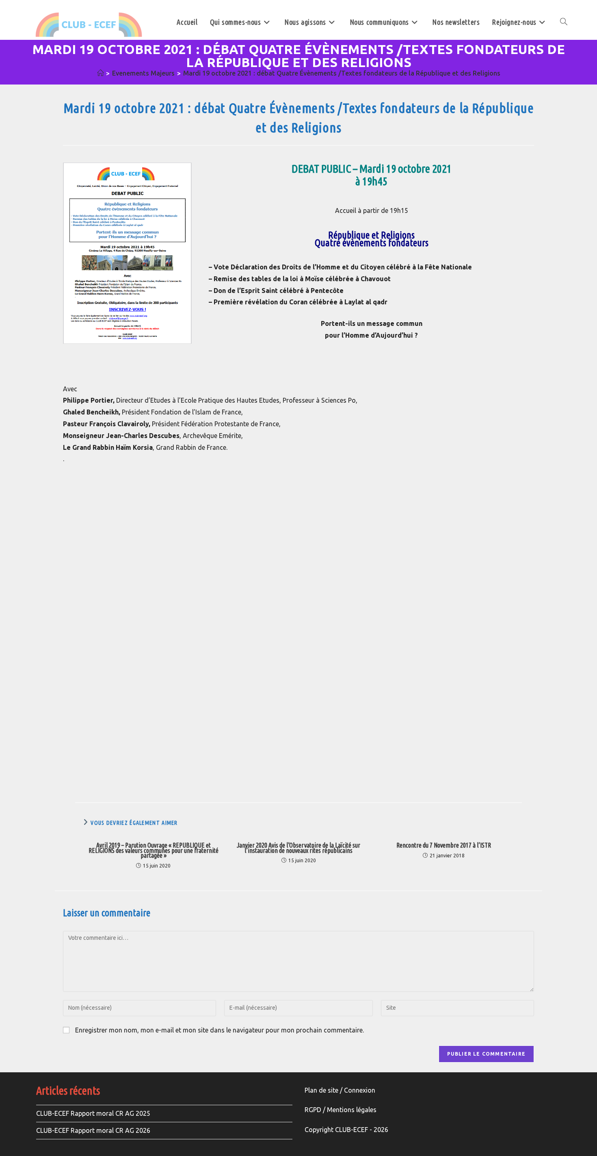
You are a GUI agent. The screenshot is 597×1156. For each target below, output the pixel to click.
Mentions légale (350, 1109)
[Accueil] (100, 73)
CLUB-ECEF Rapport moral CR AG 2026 (93, 1130)
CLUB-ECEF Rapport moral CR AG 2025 (93, 1113)
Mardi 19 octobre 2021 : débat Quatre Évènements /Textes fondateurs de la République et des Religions (341, 73)
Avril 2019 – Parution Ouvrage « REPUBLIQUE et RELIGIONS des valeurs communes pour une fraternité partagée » (153, 850)
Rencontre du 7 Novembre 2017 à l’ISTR (443, 845)
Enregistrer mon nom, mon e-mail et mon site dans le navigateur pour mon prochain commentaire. (219, 1030)
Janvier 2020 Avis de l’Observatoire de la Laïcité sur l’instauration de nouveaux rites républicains (298, 848)
